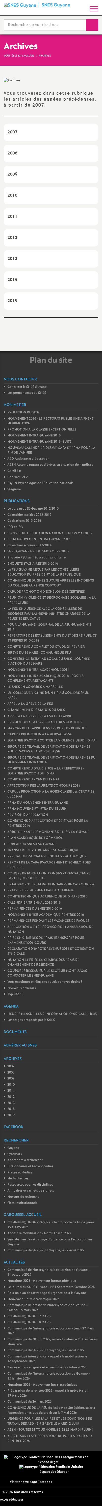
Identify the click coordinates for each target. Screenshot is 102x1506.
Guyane (13, 1148)
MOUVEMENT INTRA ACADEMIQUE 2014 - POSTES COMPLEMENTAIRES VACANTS (45, 678)
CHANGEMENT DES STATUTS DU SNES (36, 710)
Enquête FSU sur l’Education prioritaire (36, 557)
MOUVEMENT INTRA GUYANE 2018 (34, 435)
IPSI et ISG (15, 527)
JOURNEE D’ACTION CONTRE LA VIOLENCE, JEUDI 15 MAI (52, 740)
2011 (11, 1090)
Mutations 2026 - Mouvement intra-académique (42, 1385)
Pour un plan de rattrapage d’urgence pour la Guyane (46, 1293)
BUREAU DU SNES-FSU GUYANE (31, 844)
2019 (11, 1115)
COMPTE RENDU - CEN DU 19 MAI (33, 779)
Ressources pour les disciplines (30, 1184)
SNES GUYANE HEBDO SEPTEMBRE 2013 (38, 551)
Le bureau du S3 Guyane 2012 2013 (33, 508)
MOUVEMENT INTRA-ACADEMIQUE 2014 (38, 670)
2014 (11, 1109)
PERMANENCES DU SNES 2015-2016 (34, 908)
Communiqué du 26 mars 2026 (29, 1401)
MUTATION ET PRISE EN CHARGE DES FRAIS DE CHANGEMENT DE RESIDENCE (43, 962)
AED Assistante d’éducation (28, 459)
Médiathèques (17, 1178)
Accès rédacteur (11, 1499)
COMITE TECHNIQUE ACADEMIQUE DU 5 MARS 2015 (47, 896)
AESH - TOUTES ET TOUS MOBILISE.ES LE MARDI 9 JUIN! (50, 1429)
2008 (10, 1072)
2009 (10, 1078)
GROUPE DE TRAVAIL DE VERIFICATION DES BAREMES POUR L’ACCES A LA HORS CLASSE (48, 749)
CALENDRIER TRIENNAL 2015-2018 (34, 902)
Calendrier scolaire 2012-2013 (29, 515)
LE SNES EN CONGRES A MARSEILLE (35, 687)
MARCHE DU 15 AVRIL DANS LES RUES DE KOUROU (46, 728)
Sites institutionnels (22, 1203)
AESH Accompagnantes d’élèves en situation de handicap (50, 464)
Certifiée (14, 471)
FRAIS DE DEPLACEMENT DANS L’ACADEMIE (40, 890)
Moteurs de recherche (23, 1197)
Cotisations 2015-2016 (24, 521)
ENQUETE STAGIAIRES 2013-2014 (32, 563)
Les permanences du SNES (26, 393)
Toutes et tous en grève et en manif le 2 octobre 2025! (46, 1367)
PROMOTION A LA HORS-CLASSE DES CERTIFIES (44, 722)
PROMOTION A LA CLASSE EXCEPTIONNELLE (41, 429)
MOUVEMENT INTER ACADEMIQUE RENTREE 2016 (45, 915)
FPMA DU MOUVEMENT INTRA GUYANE (37, 802)
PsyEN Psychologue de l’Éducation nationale (40, 483)
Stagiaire (14, 489)
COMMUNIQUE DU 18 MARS (29, 1322)
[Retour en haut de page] (91, 1495)
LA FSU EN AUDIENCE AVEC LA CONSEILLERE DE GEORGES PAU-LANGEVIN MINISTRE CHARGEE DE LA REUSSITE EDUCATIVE (48, 614)
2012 (11, 1097)
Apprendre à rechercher (25, 1160)
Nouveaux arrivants (21, 988)
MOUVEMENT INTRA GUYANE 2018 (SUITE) (39, 441)
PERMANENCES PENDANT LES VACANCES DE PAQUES (48, 921)
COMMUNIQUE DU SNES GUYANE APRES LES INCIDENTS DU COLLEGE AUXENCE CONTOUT (50, 583)
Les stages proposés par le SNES (31, 1020)
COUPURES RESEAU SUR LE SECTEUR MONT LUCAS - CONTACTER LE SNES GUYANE (48, 973)
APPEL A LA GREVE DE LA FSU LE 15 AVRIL (39, 716)
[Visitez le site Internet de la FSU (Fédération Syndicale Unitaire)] (51, 1467)
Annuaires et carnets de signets (30, 1190)
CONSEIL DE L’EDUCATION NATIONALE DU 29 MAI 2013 (49, 533)
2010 (11, 1084)
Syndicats (14, 1154)
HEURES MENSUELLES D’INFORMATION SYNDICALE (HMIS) (52, 1014)
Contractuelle (17, 477)
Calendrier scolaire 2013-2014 (29, 545)
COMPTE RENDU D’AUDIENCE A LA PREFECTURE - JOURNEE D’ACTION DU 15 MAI (45, 771)
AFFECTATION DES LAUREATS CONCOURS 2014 (43, 785)
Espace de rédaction (55, 1472)
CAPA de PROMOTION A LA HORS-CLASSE (39, 734)
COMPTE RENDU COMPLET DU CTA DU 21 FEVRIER (46, 647)
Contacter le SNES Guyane (27, 387)
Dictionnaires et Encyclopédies (30, 1166)
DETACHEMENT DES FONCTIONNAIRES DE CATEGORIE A (50, 884)
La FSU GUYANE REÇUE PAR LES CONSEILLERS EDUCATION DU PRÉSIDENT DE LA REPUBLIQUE (44, 572)
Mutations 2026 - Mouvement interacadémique (41, 1281)
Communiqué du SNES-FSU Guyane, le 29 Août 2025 (45, 1250)
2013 (11, 1103)
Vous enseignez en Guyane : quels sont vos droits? (44, 982)
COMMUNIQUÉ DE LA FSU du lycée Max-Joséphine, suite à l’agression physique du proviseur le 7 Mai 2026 (51, 1410)
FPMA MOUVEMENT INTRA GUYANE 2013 (38, 539)
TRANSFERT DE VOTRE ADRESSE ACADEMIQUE (43, 850)
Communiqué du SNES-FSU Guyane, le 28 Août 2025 (45, 1350)
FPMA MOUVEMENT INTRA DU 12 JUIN (37, 808)
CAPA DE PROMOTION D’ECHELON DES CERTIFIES (46, 591)
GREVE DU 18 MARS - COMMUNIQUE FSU (39, 652)
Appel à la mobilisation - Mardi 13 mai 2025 (39, 1233)
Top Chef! (14, 994)
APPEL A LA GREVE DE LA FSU (30, 704)
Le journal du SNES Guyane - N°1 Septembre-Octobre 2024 (51, 1287)
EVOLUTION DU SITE (23, 412)
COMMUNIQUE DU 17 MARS (29, 1316)
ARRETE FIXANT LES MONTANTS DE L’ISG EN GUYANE (48, 832)
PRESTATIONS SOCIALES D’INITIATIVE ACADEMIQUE (47, 856)
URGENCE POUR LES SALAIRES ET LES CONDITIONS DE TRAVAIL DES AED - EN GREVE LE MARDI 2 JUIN (49, 1421)
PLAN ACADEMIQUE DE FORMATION (35, 838)
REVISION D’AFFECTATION (27, 815)
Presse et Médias (19, 1172)
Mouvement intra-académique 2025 (33, 1299)
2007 (10, 1066)
